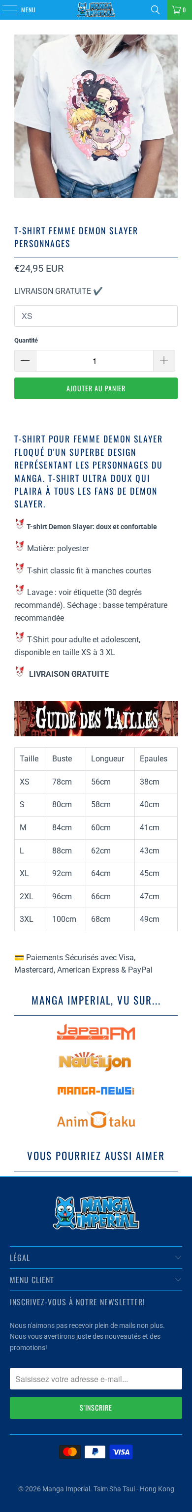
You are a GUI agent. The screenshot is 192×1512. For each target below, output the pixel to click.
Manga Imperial (66, 1489)
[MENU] (4, 10)
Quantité (26, 340)
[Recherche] (155, 10)
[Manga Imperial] (96, 10)
